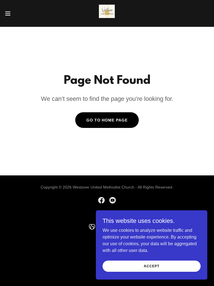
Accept (151, 266)
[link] (107, 13)
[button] (18, 13)
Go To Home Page (107, 120)
